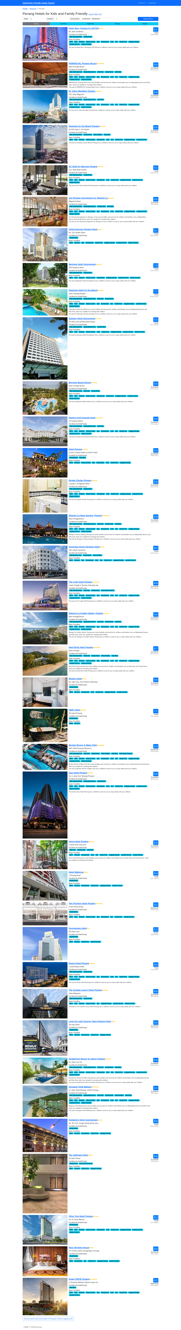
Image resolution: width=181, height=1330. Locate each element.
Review (117, 24)
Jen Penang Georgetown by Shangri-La (88, 198)
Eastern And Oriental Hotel (82, 418)
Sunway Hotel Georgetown (82, 318)
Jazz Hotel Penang (78, 773)
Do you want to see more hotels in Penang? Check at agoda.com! (48, 1319)
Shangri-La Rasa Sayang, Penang (85, 515)
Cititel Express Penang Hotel (83, 229)
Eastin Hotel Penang (79, 963)
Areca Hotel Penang (78, 841)
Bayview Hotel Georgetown (82, 264)
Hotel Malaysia (76, 872)
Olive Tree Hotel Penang (81, 1216)
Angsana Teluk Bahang (80, 1087)
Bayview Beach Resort (80, 382)
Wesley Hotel (75, 678)
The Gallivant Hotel (78, 1155)
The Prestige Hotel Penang (82, 903)
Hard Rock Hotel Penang (81, 647)
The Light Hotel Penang (80, 582)
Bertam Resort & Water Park (83, 745)
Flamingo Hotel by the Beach (83, 290)
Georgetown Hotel (78, 928)
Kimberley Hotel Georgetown (83, 1120)
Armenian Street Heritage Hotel (84, 547)
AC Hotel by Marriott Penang (83, 166)
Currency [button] (141, 3)
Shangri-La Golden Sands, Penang (86, 613)
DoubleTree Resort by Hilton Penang (87, 1059)
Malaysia (33, 9)
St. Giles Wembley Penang (82, 91)
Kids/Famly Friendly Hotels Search (39, 3)
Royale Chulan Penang (80, 480)
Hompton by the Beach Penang (84, 126)
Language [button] (152, 3)
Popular (144, 24)
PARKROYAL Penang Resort (83, 63)
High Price (90, 24)
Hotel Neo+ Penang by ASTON (84, 28)
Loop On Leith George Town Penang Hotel (90, 1021)
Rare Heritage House (79, 1247)
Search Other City (95, 14)
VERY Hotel (74, 710)
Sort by (36, 24)
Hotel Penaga (75, 449)
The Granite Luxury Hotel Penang (85, 990)
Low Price (63, 24)
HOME (25, 9)
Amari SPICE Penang (79, 1279)
